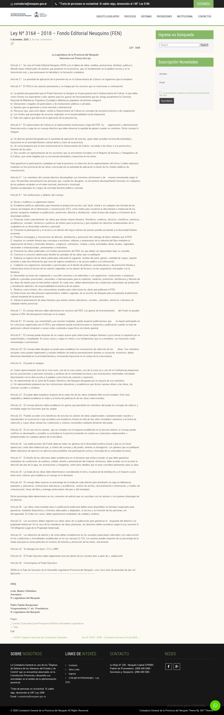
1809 (48, 549)
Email (162, 82)
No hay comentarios (42, 39)
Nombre (163, 74)
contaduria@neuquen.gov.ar (30, 3)
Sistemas (146, 16)
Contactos (204, 16)
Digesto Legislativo (108, 16)
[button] (215, 705)
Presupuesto (44, 623)
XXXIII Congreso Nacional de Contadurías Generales (38, 637)
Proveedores (164, 16)
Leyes (35, 623)
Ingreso (72, 674)
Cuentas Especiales (22, 623)
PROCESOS (130, 16)
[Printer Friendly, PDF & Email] (11, 44)
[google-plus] (177, 666)
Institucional (185, 16)
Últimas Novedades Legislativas (67, 623)
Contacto (73, 665)
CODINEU (203, 4)
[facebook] (168, 666)
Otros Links (74, 669)
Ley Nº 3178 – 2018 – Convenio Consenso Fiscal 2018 (111, 637)
